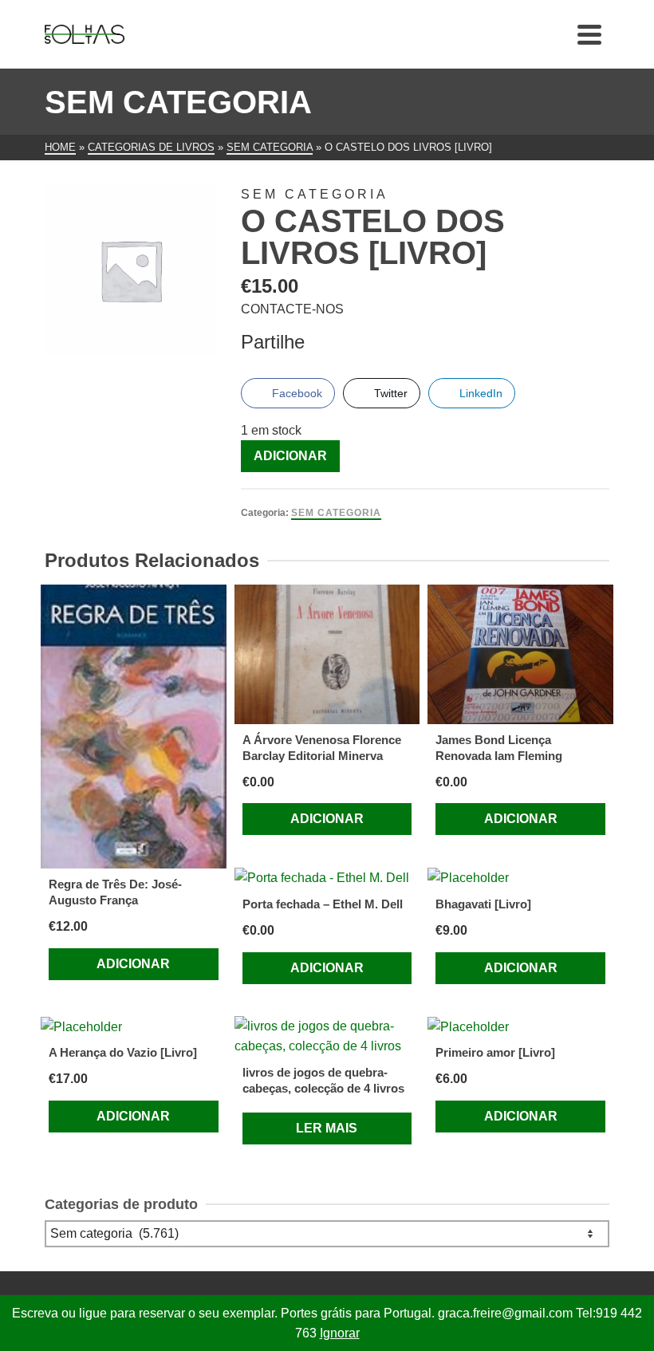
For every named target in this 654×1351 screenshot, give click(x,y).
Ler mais (326, 1128)
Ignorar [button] (340, 1333)
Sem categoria (336, 512)
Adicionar (290, 456)
